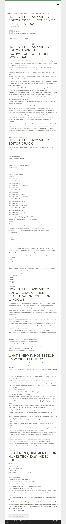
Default (26, 38)
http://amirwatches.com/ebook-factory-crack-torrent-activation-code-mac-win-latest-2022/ (33, 502)
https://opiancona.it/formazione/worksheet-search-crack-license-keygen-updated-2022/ (32, 490)
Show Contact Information (17, 516)
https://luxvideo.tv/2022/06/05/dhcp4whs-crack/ (21, 511)
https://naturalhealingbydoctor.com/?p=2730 (20, 488)
